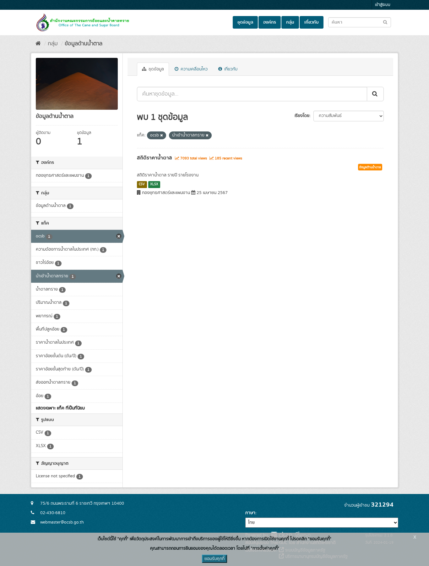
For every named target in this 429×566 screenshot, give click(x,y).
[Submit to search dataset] (385, 22)
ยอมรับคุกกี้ (214, 559)
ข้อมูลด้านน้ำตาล (83, 44)
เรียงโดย (302, 116)
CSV (142, 184)
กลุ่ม (290, 22)
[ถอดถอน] (161, 135)
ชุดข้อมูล (245, 22)
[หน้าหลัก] (38, 44)
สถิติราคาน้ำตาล (154, 158)
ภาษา (250, 513)
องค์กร (269, 22)
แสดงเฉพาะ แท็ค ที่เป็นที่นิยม (60, 408)
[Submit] (375, 94)
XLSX (154, 184)
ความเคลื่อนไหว (193, 69)
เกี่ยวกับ (311, 22)
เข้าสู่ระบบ (382, 5)
